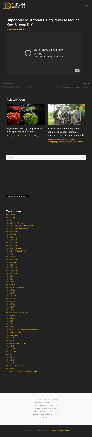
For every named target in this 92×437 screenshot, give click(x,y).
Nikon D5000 (11, 259)
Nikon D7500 (11, 304)
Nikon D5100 (11, 262)
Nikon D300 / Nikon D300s (17, 229)
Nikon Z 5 (10, 340)
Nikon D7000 (11, 293)
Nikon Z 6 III (11, 352)
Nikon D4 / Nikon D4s (14, 248)
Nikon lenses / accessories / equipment (22, 329)
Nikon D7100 (11, 296)
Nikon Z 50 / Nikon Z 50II (16, 343)
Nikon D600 (11, 282)
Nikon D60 (10, 279)
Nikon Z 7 (10, 354)
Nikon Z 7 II (10, 357)
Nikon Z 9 (10, 363)
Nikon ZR (9, 368)
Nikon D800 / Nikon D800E (17, 312)
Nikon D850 (11, 318)
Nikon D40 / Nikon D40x (16, 251)
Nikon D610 (10, 284)
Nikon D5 (9, 254)
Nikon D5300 (11, 268)
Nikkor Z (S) (10, 217)
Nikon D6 (9, 276)
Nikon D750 (10, 301)
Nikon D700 (10, 290)
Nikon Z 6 (10, 346)
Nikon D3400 (11, 243)
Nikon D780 (10, 307)
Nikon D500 (11, 257)
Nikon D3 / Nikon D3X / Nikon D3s (20, 226)
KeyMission (10, 215)
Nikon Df (9, 324)
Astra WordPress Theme (59, 430)
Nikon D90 (10, 321)
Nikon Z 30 (10, 338)
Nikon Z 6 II (10, 349)
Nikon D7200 (11, 298)
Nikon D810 (10, 315)
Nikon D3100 (11, 234)
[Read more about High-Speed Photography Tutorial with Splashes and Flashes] (25, 115)
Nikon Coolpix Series (14, 223)
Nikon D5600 (11, 273)
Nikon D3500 (11, 245)
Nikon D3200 (11, 237)
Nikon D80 (10, 310)
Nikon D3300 (11, 240)
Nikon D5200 (11, 265)
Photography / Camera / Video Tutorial (21, 371)
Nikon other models (14, 332)
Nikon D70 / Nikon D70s (15, 287)
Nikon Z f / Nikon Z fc (14, 366)
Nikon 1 (9, 220)
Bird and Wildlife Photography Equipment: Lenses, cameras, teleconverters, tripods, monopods (66, 131)
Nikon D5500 (11, 271)
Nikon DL (9, 327)
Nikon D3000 (11, 231)
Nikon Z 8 (10, 360)
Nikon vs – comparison (15, 335)
